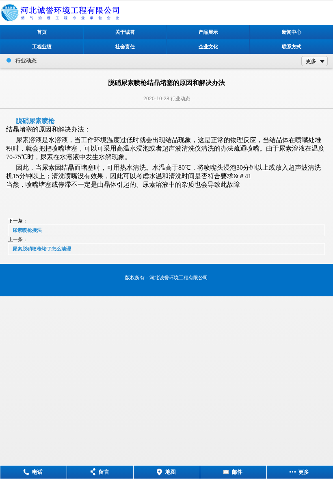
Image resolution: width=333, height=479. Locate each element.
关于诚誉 (125, 32)
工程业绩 (42, 47)
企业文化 (208, 47)
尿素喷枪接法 (27, 230)
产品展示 (208, 32)
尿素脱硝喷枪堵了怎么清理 (42, 249)
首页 (42, 32)
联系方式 (291, 47)
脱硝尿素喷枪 (35, 120)
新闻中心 (291, 32)
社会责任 (125, 47)
